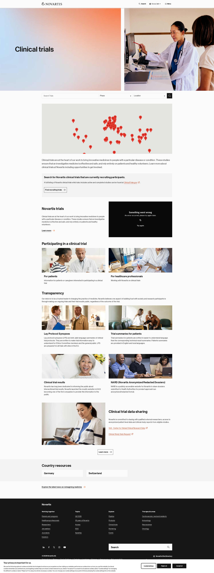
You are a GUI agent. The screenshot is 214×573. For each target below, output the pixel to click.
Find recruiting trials (53, 190)
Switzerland (95, 473)
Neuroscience (147, 524)
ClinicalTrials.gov (130, 182)
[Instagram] (59, 547)
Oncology (145, 528)
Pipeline (111, 516)
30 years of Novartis (82, 520)
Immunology (146, 520)
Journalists (45, 532)
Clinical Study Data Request (120, 434)
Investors (45, 537)
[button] (149, 151)
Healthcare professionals (50, 520)
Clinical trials (113, 524)
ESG (76, 528)
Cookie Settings (148, 566)
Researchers (46, 524)
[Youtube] (64, 547)
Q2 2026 (78, 516)
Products (112, 520)
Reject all (164, 566)
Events (111, 532)
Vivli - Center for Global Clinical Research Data (127, 428)
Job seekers (46, 528)
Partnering (112, 528)
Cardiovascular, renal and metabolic (154, 516)
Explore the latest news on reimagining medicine (62, 487)
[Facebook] (49, 547)
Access (77, 524)
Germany (49, 473)
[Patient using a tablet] (73, 423)
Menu (169, 4)
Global (155, 4)
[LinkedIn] (43, 547)
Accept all (179, 566)
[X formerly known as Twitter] (54, 547)
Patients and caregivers (50, 516)
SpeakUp (78, 532)
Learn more (46, 230)
